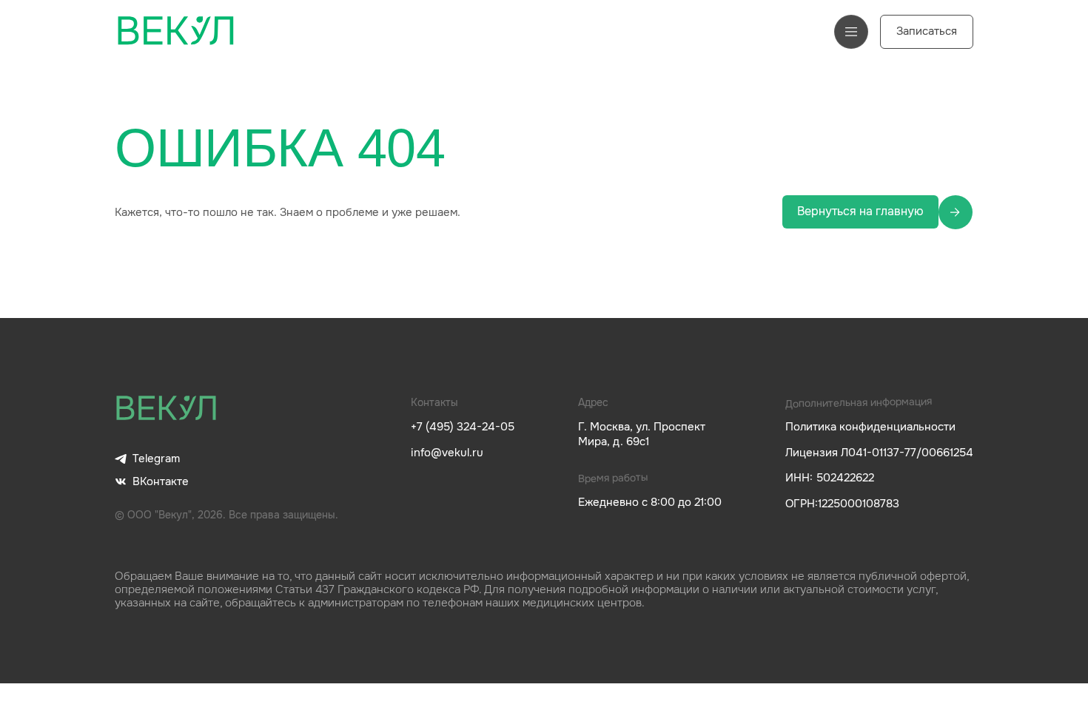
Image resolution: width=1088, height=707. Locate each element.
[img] (166, 409)
